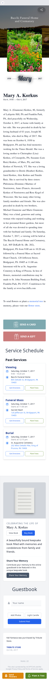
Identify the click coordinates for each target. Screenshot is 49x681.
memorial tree (36, 301)
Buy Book (28, 533)
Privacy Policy (17, 669)
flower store (34, 305)
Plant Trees (34, 388)
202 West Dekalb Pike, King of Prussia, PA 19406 (24, 446)
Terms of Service (32, 669)
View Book (13, 533)
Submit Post (24, 621)
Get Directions (14, 388)
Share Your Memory (18, 575)
